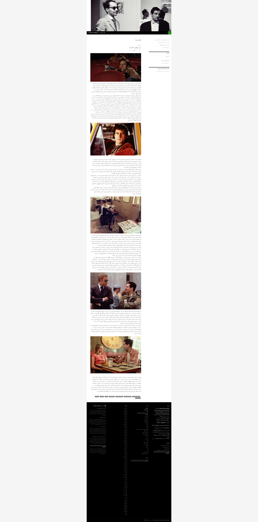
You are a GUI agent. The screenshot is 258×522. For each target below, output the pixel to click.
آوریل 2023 (125, 448)
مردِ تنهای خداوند (135, 48)
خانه (166, 32)
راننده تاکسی (97, 396)
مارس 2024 (125, 432)
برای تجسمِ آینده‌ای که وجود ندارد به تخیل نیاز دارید (99, 436)
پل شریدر (106, 396)
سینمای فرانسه (165, 428)
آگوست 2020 (125, 495)
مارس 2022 (125, 464)
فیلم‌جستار (167, 433)
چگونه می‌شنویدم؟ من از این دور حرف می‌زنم (142, 429)
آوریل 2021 (125, 482)
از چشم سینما (146, 416)
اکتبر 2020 (125, 492)
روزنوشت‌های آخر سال (145, 434)
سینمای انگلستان (166, 425)
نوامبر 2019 (125, 505)
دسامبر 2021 (125, 469)
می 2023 (126, 447)
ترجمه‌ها (147, 424)
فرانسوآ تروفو (157, 432)
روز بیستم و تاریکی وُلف (102, 417)
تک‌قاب (147, 427)
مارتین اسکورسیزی (138, 398)
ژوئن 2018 (125, 513)
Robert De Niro (119, 396)
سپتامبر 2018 (125, 508)
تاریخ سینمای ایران (164, 418)
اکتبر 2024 (125, 421)
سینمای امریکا (161, 423)
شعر (147, 437)
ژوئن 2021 (125, 479)
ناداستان (160, 433)
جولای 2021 (125, 477)
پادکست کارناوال (146, 421)
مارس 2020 (125, 498)
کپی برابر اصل (154, 438)
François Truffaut (157, 410)
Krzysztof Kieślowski (161, 413)
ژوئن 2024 (125, 427)
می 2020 (126, 497)
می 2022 (126, 461)
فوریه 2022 (125, 466)
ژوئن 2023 (125, 445)
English (147, 408)
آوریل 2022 (125, 463)
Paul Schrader (127, 396)
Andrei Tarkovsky (165, 410)
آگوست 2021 (125, 476)
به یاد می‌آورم (146, 419)
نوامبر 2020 (125, 490)
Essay (161, 410)
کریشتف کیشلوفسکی (159, 438)
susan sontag (163, 414)
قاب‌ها (147, 440)
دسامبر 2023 (125, 435)
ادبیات (154, 414)
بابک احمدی (167, 416)
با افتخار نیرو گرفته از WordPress (148, 520)
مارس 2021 (125, 484)
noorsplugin (167, 520)
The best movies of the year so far (142, 413)
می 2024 (126, 429)
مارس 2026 (125, 408)
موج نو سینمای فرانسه (163, 433)
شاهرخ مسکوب (167, 430)
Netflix (157, 413)
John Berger (167, 413)
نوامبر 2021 (125, 471)
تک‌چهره (147, 426)
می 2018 (126, 514)
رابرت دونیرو (101, 396)
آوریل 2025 (125, 418)
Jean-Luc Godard (159, 411)
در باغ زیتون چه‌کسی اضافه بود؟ (162, 420)
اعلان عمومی (146, 418)
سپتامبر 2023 (125, 440)
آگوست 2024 (125, 424)
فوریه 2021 (125, 485)
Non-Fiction (167, 414)
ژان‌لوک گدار (167, 438)
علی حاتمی (167, 432)
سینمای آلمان (167, 422)
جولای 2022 (125, 458)
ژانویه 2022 (125, 468)
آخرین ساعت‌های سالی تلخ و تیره (101, 408)
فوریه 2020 (125, 500)
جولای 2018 (125, 511)
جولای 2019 (125, 506)
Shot (147, 411)
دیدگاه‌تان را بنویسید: (131, 50)
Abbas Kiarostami (164, 409)
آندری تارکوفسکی (157, 414)
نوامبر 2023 (125, 437)
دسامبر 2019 (125, 503)
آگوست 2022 (125, 456)
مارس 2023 (125, 450)
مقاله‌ (147, 448)
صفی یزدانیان (162, 430)
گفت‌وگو (147, 445)
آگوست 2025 (125, 413)
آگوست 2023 (125, 442)
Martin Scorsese (136, 396)
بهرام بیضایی (164, 416)
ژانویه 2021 (125, 487)
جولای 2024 (125, 426)
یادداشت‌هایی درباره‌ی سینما (144, 453)
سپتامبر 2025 (125, 411)
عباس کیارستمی (157, 430)
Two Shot (146, 414)
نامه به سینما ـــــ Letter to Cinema (97, 32)
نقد (147, 450)
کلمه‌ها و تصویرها (146, 442)
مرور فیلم (139, 45)
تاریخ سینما (161, 416)
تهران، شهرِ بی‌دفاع (103, 426)
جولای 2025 (125, 414)
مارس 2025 (125, 419)
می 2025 (126, 416)
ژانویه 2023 (125, 453)
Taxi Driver (111, 396)
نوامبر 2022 (125, 455)
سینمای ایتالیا (161, 425)
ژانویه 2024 (125, 434)
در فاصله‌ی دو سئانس (145, 432)
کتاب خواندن (163, 438)
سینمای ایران (155, 425)
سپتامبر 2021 (125, 474)
